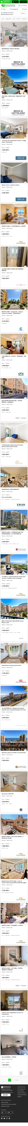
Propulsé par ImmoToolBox (6, 1090)
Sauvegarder (15, 9)
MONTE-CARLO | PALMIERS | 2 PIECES (12, 925)
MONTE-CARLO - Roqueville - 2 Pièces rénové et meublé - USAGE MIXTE (12, 312)
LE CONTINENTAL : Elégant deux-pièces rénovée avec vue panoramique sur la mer (14, 709)
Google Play (24, 1)
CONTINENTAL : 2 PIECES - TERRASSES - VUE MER (14, 357)
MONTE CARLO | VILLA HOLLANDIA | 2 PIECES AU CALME (12, 837)
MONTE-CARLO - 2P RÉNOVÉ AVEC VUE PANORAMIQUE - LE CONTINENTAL (12, 533)
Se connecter (24, 5)
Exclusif (18, 18)
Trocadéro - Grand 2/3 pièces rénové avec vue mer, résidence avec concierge (13, 577)
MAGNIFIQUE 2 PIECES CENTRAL (10, 49)
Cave (14, 18)
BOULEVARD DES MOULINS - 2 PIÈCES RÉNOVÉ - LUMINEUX (12, 401)
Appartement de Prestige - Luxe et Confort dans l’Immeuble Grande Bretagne (14, 881)
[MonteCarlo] (8, 5)
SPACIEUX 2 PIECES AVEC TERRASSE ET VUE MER (13, 97)
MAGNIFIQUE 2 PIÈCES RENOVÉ (10, 489)
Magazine (19, 1096)
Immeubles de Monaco (22, 1094)
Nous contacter (21, 1091)
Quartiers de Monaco (22, 1092)
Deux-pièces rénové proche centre (11, 665)
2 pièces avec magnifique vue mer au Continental (12, 1013)
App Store (16, 1)
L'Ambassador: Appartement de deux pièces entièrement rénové (12, 445)
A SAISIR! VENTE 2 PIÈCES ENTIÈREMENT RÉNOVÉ (13, 269)
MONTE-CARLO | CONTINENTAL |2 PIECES (14, 226)
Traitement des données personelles (8, 1104)
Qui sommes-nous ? (22, 1089)
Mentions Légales (4, 1102)
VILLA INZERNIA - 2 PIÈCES (9, 1057)
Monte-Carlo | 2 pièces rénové (10, 185)
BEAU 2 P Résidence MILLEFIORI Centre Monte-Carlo (13, 621)
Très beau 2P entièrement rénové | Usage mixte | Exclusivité (14, 141)
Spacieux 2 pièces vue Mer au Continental (14, 752)
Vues (3, 18)
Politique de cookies (5, 1106)
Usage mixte (8, 18)
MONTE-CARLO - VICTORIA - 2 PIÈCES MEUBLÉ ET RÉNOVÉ (12, 969)
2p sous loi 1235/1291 (8, 794)
